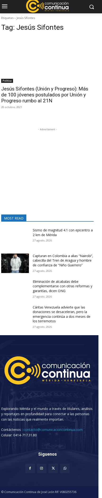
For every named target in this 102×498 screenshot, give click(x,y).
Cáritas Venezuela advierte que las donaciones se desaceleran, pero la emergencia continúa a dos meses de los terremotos (61, 314)
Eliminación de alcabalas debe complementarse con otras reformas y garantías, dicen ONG (62, 286)
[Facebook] (30, 468)
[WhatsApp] (65, 468)
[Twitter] (53, 468)
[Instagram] (41, 468)
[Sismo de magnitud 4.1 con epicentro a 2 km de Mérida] (15, 237)
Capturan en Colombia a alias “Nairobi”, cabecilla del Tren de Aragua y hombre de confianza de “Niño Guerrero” (63, 260)
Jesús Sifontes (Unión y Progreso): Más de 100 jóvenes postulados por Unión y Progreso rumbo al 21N (44, 95)
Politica (7, 80)
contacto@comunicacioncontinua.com (53, 429)
